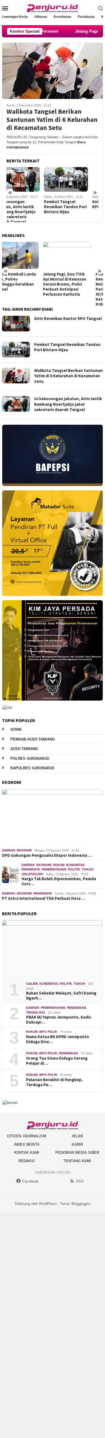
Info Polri (48, 1031)
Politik (74, 869)
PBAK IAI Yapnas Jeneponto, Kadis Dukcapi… (58, 1020)
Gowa (16, 729)
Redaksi (26, 1161)
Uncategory (32, 874)
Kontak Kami (26, 1152)
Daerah (8, 850)
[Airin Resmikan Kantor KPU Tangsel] (77, 179)
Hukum (58, 865)
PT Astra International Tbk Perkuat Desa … (43, 898)
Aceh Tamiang (24, 749)
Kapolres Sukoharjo (32, 768)
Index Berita (26, 1144)
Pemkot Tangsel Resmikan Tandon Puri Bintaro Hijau (27, 206)
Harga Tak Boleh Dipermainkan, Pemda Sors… (59, 881)
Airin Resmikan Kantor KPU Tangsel (76, 204)
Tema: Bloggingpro (75, 1204)
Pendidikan (76, 1007)
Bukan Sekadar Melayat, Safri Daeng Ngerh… (61, 996)
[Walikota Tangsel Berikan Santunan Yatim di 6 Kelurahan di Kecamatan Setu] (52, 70)
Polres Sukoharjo (29, 758)
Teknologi (35, 1012)
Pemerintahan (54, 869)
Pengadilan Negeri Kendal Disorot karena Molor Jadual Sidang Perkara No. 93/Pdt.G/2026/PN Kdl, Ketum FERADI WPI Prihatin (76, 289)
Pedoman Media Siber (77, 1152)
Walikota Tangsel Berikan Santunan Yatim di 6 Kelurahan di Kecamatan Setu (51, 120)
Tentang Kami (77, 1161)
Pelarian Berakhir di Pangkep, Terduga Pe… (54, 1082)
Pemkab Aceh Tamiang (32, 739)
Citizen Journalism (26, 1136)
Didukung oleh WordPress (36, 1204)
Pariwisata (31, 869)
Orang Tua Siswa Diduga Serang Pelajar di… (57, 1061)
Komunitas (75, 865)
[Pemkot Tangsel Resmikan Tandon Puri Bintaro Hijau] (28, 179)
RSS (80, 1181)
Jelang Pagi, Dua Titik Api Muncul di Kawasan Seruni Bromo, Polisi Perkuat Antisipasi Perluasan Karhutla (23, 284)
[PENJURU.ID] (52, 8)
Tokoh (87, 869)
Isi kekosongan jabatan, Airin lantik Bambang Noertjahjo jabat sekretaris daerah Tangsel (68, 404)
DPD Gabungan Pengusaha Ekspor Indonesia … (47, 855)
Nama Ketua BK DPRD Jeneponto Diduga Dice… (57, 1039)
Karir (77, 1144)
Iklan (77, 1136)
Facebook (30, 1181)
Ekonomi (24, 850)
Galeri (32, 983)
